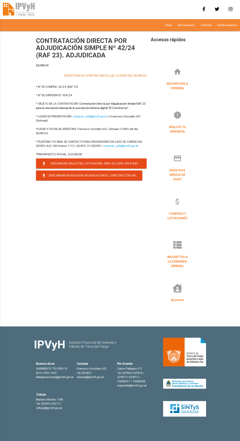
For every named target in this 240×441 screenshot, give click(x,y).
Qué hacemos (186, 25)
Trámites (206, 25)
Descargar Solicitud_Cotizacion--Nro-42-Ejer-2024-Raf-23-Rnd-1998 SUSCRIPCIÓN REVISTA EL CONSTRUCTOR (90, 165)
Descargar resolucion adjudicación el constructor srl (89, 175)
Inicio (168, 25)
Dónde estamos (227, 25)
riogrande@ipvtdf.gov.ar (132, 385)
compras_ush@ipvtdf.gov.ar (90, 116)
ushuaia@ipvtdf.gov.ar (90, 377)
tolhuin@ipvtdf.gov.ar (49, 408)
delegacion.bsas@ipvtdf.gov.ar (55, 377)
